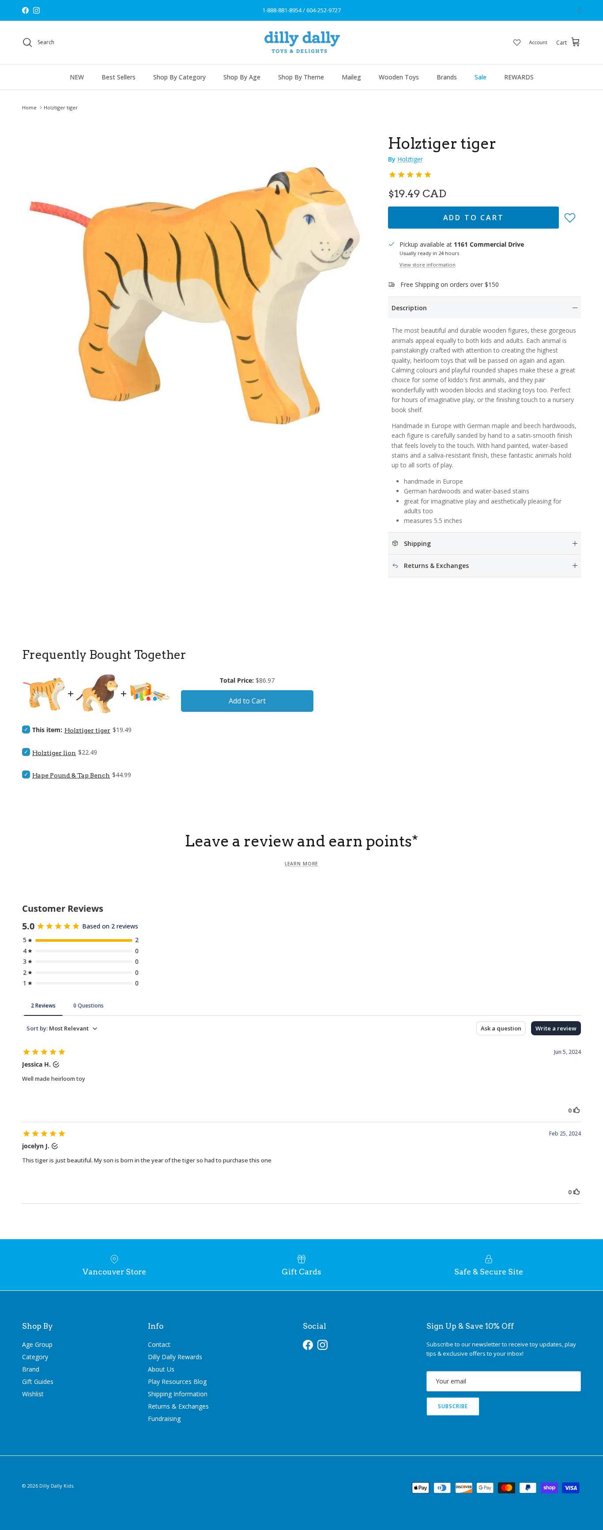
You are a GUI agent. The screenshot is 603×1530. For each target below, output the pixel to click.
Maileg (351, 77)
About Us (161, 1369)
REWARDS (519, 77)
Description (409, 308)
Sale (480, 77)
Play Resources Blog (177, 1381)
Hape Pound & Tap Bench (71, 775)
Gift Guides (37, 1381)
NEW (77, 77)
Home (29, 107)
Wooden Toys (399, 77)
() (579, 10)
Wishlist (33, 1394)
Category (35, 1357)
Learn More (301, 864)
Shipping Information (177, 1394)
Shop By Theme (301, 77)
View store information (427, 264)
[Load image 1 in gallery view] (195, 293)
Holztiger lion (54, 752)
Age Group (37, 1344)
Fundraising (164, 1418)
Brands (447, 77)
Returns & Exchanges (178, 1406)
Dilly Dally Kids (56, 1485)
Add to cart (473, 217)
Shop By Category (179, 77)
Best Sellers (119, 77)
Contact (159, 1344)
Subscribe (453, 1406)
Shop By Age (241, 77)
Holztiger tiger (61, 107)
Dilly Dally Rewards (175, 1357)
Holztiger (410, 159)
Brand (30, 1369)
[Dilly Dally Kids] (301, 42)
